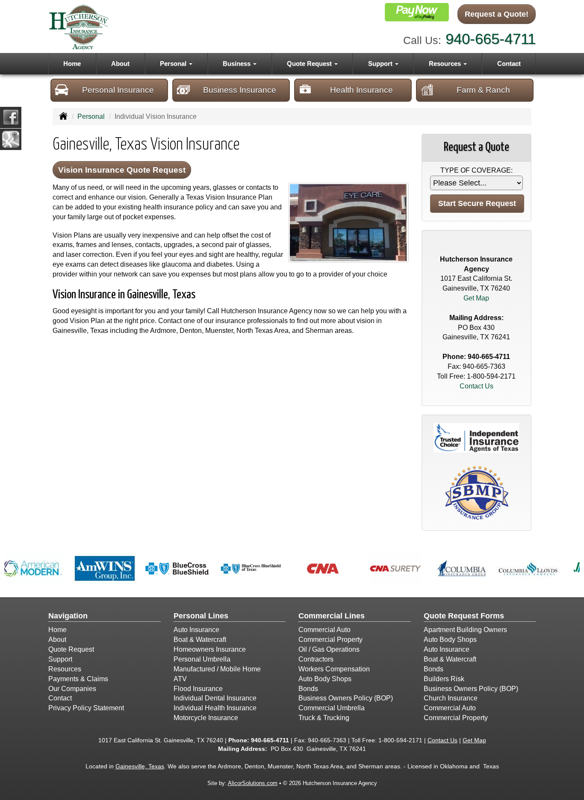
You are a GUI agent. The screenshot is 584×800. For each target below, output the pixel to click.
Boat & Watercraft (200, 639)
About (120, 63)
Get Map (476, 298)
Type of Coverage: (476, 170)
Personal (91, 116)
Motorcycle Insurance (206, 717)
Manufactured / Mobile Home (217, 669)
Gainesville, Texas (139, 766)
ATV (180, 678)
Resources (64, 669)
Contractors (315, 659)
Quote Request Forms (464, 616)
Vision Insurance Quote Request (122, 169)
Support (60, 659)
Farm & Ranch (483, 89)
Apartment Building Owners (465, 629)
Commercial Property (330, 639)
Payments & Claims (78, 678)
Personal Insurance (118, 89)
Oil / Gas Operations (329, 649)
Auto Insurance (196, 629)
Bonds (308, 688)
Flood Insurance (198, 688)
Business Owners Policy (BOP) (345, 698)
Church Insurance (451, 698)
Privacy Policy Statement (86, 708)
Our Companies (72, 688)
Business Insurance (239, 89)
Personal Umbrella (202, 659)
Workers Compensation (334, 669)
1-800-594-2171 (491, 376)
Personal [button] (174, 63)
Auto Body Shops (324, 678)
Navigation (68, 616)
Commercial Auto (324, 629)
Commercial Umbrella (331, 708)
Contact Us (476, 386)
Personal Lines (201, 616)
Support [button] (381, 63)
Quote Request (71, 649)
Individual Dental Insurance (215, 698)
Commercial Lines (331, 616)
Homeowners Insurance (210, 649)
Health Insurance (361, 89)
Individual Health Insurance (215, 708)
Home (72, 63)
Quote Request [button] (310, 63)
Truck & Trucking (323, 717)
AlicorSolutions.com (252, 783)
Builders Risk (444, 678)
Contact (509, 63)
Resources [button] (446, 63)
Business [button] (237, 63)
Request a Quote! (496, 14)
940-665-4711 (490, 38)
